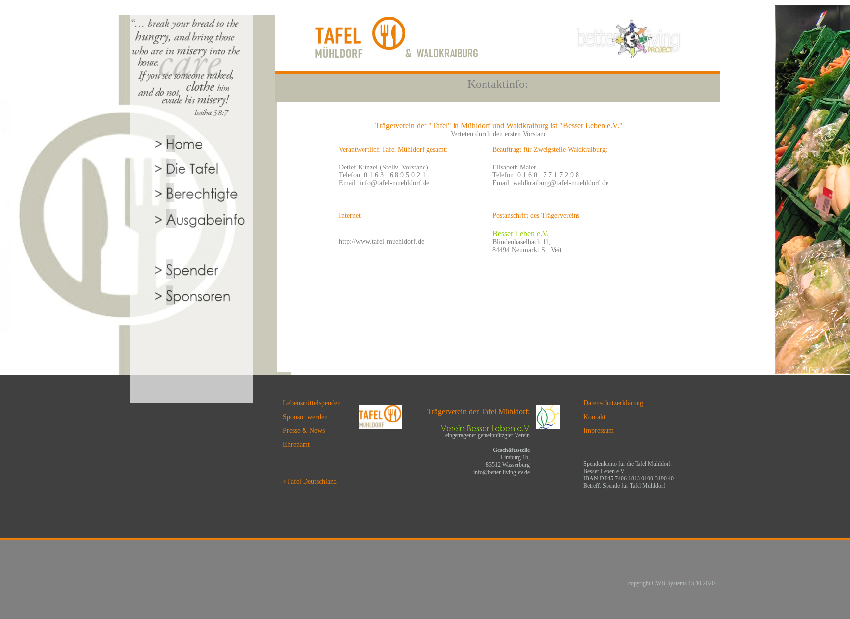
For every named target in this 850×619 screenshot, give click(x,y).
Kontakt (594, 417)
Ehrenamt (296, 444)
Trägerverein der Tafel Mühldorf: (478, 411)
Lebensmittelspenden (312, 403)
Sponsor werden (305, 417)
